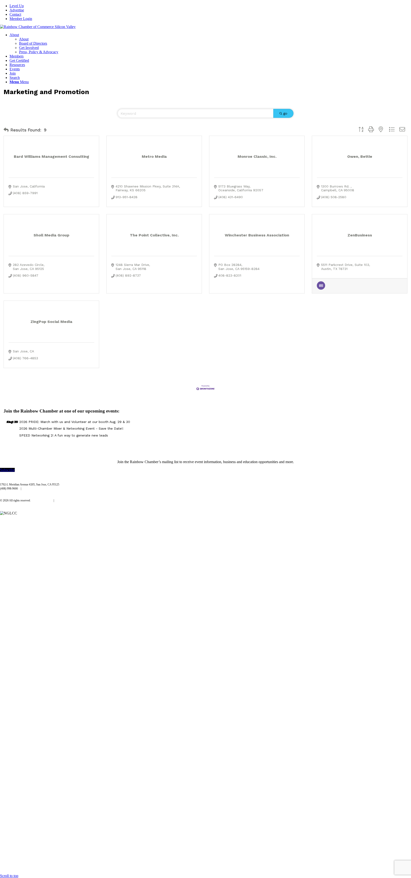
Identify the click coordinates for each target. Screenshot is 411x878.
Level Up (17, 6)
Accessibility (64, 500)
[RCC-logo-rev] (38, 27)
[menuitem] (210, 6)
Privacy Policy (42, 500)
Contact (15, 14)
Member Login (21, 19)
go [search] (285, 113)
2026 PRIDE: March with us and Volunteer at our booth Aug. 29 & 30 (74, 422)
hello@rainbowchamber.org (39, 488)
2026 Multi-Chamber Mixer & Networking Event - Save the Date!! (71, 428)
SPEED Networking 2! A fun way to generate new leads (63, 435)
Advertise (17, 10)
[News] (321, 288)
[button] (6, 130)
